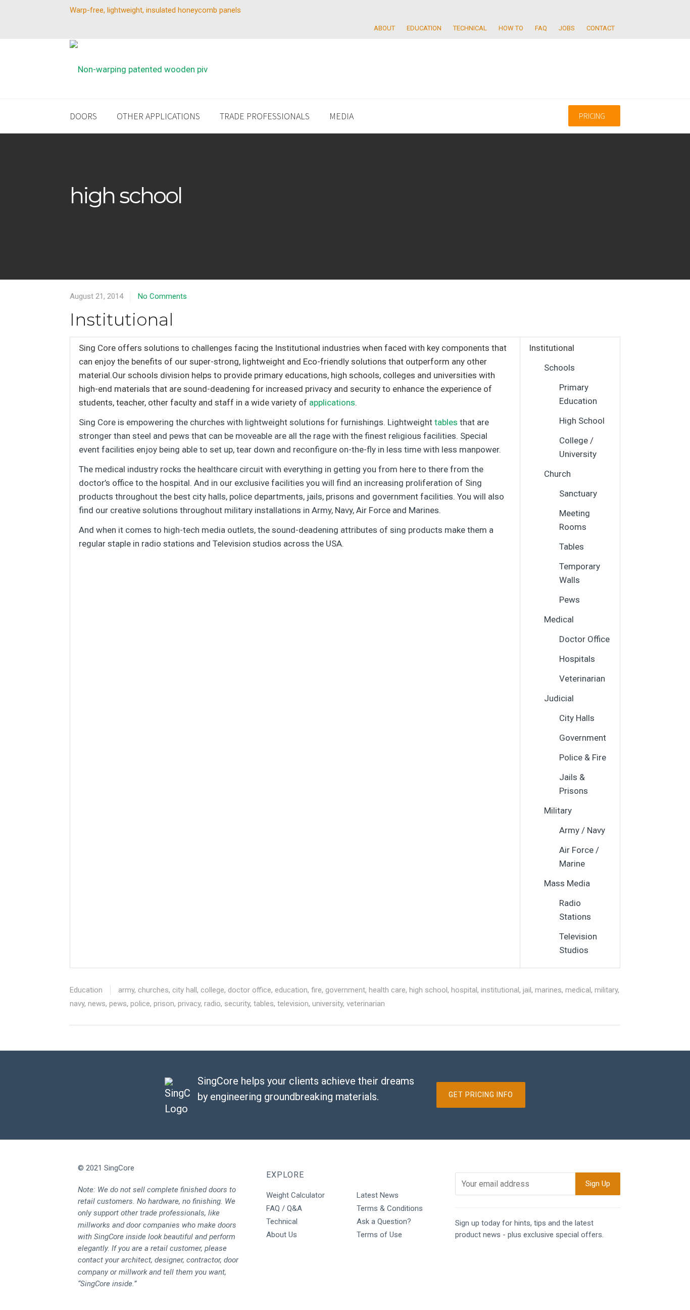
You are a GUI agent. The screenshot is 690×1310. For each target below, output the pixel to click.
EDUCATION (424, 28)
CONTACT (600, 28)
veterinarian (366, 1003)
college (212, 990)
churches (153, 990)
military (606, 990)
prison (164, 1003)
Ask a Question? (384, 1221)
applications (332, 402)
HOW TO (511, 28)
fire (316, 990)
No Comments (162, 296)
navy (77, 1003)
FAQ (541, 28)
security (237, 1003)
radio (212, 1003)
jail (527, 990)
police (140, 1003)
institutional (500, 990)
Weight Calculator (295, 1195)
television (293, 1003)
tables (446, 422)
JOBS (567, 28)
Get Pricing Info (481, 1095)
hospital (464, 990)
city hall (184, 990)
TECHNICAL (470, 28)
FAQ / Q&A (284, 1208)
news (97, 1003)
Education (86, 990)
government (345, 990)
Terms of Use (379, 1234)
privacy (189, 1003)
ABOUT (384, 28)
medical (578, 990)
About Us (281, 1234)
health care (387, 990)
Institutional (121, 319)
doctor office (249, 990)
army (126, 990)
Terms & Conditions (390, 1208)
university (327, 1003)
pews (118, 1003)
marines (548, 990)
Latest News (378, 1195)
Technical (282, 1221)
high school (428, 990)
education (291, 990)
